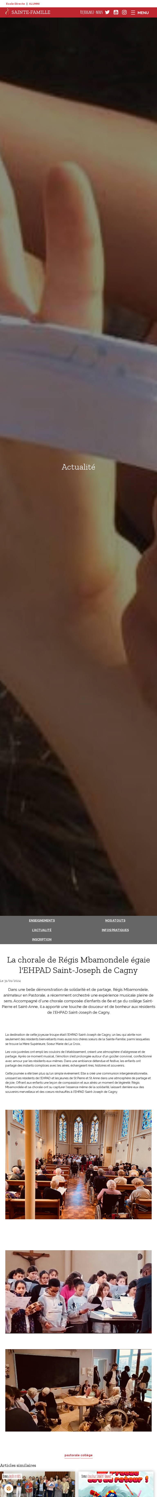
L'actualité (42, 930)
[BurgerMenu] (140, 12)
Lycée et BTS (15, 1476)
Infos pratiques (115, 930)
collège (87, 1455)
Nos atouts (115, 920)
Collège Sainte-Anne (99, 1476)
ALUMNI (34, 3)
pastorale (72, 1455)
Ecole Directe (15, 3)
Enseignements (42, 920)
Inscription (42, 939)
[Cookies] (8, 1488)
